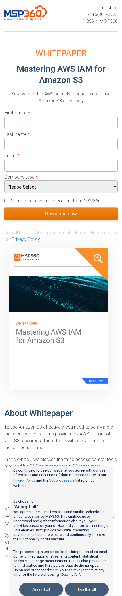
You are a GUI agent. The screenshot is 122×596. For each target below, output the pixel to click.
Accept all (41, 589)
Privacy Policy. (26, 239)
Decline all (87, 589)
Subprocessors (62, 480)
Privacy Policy (24, 480)
